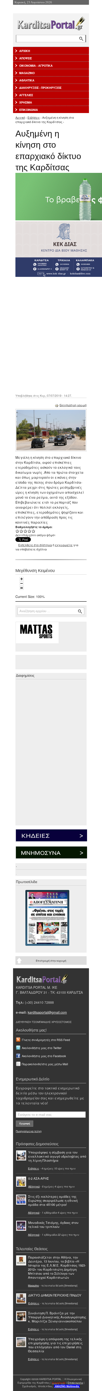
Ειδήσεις (34, 117)
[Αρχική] (51, 22)
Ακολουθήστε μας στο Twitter (41, 1048)
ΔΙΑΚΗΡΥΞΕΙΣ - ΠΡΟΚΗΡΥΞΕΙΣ (40, 87)
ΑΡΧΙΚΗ (24, 51)
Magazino (33, 1285)
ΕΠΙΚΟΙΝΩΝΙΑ (28, 110)
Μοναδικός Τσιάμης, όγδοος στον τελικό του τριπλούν (53, 1224)
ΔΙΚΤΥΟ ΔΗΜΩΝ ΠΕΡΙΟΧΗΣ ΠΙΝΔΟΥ (54, 1295)
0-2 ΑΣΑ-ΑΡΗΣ (38, 1178)
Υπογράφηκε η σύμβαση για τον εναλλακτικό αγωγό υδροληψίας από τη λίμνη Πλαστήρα (57, 1156)
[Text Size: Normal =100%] (21, 588)
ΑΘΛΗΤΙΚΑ (26, 80)
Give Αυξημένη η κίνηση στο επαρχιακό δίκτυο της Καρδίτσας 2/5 (21, 531)
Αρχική (20, 117)
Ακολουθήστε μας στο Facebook (44, 1056)
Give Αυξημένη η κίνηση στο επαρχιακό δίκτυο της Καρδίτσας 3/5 (25, 531)
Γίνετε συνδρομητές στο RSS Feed (46, 1040)
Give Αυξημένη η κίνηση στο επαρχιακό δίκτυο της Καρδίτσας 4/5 (30, 531)
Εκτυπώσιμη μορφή (73, 405)
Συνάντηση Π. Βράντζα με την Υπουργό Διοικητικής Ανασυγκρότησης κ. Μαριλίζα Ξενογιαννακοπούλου (57, 1317)
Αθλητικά (34, 1186)
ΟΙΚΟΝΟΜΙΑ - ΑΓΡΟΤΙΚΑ (36, 65)
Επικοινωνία (75, 1382)
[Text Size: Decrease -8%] (21, 583)
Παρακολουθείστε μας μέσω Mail (45, 1064)
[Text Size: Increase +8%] (21, 579)
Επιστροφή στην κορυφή (51, 960)
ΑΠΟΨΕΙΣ (25, 58)
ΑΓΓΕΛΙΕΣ (26, 95)
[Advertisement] (51, 335)
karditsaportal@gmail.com (47, 1012)
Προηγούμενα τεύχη (29, 1131)
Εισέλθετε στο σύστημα (35, 545)
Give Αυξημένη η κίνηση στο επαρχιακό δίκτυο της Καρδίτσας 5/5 (34, 531)
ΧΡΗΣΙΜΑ (25, 102)
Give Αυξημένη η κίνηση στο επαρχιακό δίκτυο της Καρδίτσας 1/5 (17, 531)
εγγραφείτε (64, 545)
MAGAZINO (27, 73)
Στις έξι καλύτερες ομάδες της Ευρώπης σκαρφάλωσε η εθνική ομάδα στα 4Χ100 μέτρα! (53, 1200)
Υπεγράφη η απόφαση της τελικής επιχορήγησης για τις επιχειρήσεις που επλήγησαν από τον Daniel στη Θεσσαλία (55, 1345)
